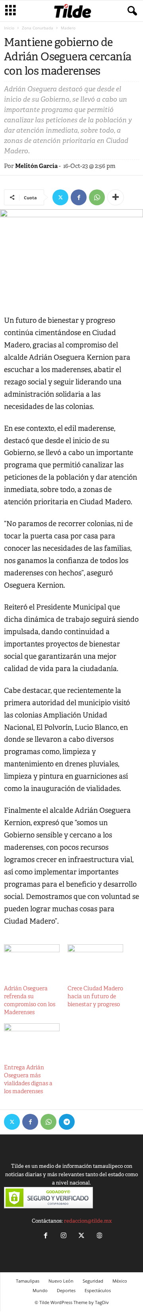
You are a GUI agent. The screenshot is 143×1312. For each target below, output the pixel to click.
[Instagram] (63, 1236)
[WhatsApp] (97, 197)
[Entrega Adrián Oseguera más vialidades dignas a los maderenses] (32, 1039)
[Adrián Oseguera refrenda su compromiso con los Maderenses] (32, 960)
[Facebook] (79, 197)
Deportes (66, 1290)
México (119, 1281)
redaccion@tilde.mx (88, 1220)
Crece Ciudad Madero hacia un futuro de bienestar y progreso (95, 996)
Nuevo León (60, 1281)
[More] (115, 197)
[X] (60, 197)
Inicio (9, 28)
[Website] (98, 1236)
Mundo (40, 1290)
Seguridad (93, 1281)
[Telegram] (67, 1122)
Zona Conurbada (37, 28)
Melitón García (36, 166)
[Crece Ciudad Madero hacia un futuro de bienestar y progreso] (95, 960)
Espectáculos (98, 1290)
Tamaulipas (27, 1281)
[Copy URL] (85, 1122)
